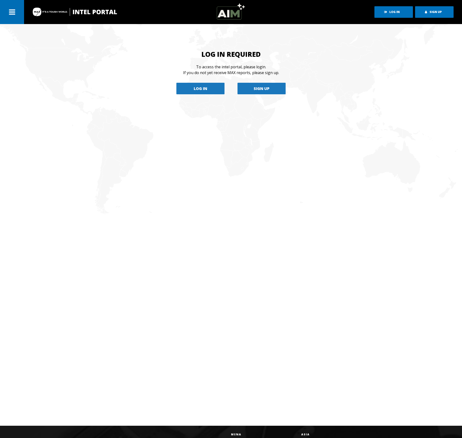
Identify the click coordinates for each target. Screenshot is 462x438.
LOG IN (200, 88)
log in (394, 12)
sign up (436, 12)
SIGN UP (262, 88)
